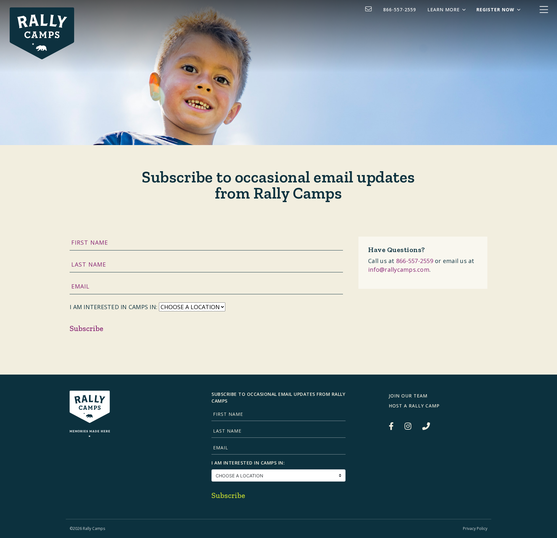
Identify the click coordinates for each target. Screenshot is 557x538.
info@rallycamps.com (398, 269)
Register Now (495, 9)
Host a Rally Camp (414, 406)
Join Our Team (408, 396)
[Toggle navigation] (543, 10)
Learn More (443, 9)
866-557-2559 (399, 9)
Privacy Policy (475, 528)
